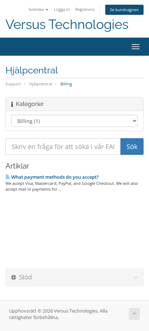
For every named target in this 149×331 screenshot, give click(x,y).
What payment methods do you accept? (54, 177)
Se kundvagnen (124, 9)
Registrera (84, 9)
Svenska (37, 9)
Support (13, 83)
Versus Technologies (66, 24)
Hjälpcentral (40, 83)
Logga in (62, 9)
